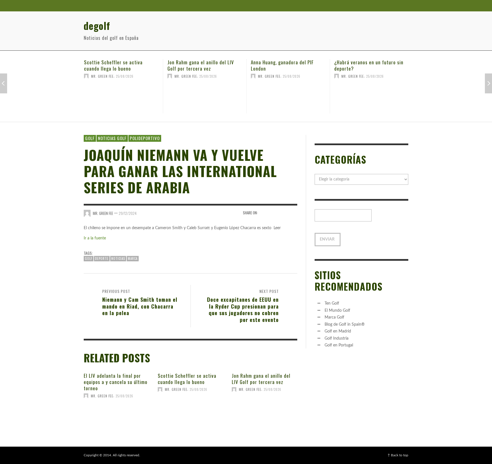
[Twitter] (391, 5)
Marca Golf (334, 317)
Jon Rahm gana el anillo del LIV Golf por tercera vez (182, 65)
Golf (90, 138)
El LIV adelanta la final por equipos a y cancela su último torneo (115, 382)
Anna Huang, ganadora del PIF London (263, 65)
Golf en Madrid (338, 331)
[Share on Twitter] (274, 213)
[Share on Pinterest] (293, 213)
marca (133, 258)
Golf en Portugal (339, 345)
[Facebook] (380, 5)
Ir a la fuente (95, 238)
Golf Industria (336, 338)
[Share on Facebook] (264, 213)
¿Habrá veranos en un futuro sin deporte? (350, 65)
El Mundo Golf (337, 311)
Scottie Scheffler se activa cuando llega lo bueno (94, 65)
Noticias (118, 258)
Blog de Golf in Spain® (345, 325)
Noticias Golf (112, 138)
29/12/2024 (128, 213)
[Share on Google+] (283, 213)
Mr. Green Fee (83, 76)
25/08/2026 (106, 76)
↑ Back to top (398, 455)
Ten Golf (332, 303)
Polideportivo (145, 138)
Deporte (101, 258)
